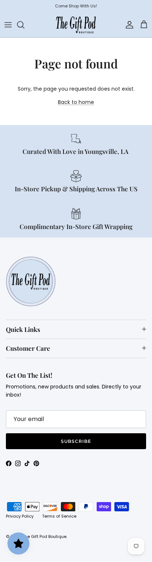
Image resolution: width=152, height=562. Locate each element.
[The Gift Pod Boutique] (76, 25)
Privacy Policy (20, 516)
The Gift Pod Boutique (44, 536)
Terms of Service (59, 516)
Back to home (76, 102)
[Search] (24, 25)
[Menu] (8, 25)
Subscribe (76, 441)
